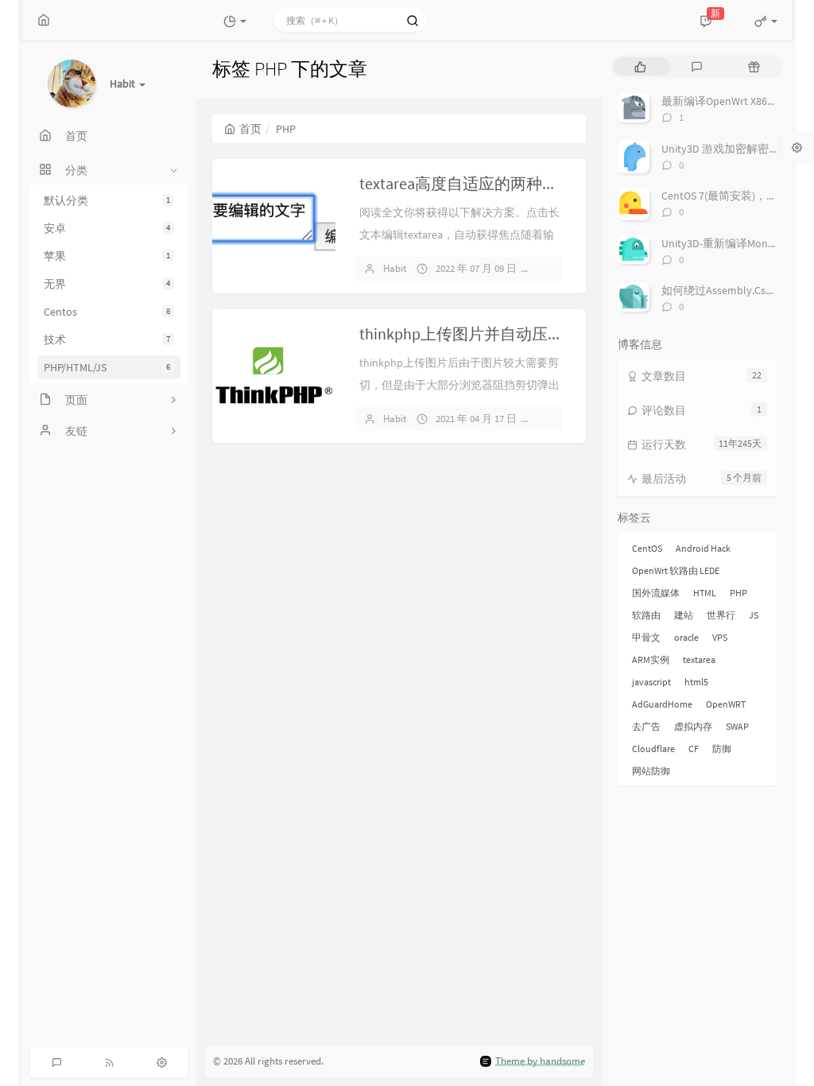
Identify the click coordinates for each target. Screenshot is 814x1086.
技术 (107, 339)
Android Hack (703, 548)
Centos (107, 311)
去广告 (646, 726)
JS (753, 615)
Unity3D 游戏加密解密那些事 (731, 149)
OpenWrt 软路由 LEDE (675, 570)
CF (693, 748)
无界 (107, 284)
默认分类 (107, 200)
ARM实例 (650, 659)
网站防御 (651, 771)
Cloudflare (653, 748)
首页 (250, 129)
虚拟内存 (693, 726)
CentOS (647, 548)
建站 (683, 615)
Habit (394, 268)
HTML (704, 593)
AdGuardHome (662, 704)
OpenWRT (726, 704)
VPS (719, 637)
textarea (699, 659)
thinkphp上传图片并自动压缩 (461, 333)
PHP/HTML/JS (107, 367)
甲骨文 (646, 637)
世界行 (721, 615)
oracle (686, 637)
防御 (721, 748)
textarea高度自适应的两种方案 (466, 183)
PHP (738, 593)
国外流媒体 (656, 593)
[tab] (640, 66)
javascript (651, 682)
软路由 (646, 615)
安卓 (107, 228)
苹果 (107, 256)
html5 (696, 682)
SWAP (737, 726)
